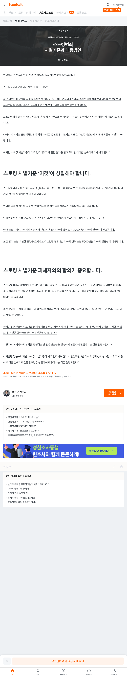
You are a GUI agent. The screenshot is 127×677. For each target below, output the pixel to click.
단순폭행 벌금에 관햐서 (18, 488)
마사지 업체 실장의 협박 (19, 493)
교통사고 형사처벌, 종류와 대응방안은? (26, 421)
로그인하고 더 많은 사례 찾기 (68, 661)
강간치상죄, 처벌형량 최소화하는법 (24, 417)
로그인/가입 (118, 4)
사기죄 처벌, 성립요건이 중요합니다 (24, 430)
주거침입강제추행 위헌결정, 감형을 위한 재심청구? (31, 435)
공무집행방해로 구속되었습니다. (22, 502)
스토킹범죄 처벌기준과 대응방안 (22, 426)
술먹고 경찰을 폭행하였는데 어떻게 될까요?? (28, 484)
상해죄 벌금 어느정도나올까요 (21, 497)
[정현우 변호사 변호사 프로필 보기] (6, 393)
